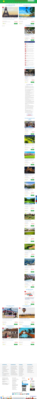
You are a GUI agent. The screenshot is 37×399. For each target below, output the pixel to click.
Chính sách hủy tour (14, 388)
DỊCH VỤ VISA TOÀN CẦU (30, 368)
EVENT (25, 2)
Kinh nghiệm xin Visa (14, 383)
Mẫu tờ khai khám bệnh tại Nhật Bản (30, 50)
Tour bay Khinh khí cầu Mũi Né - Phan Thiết (24, 318)
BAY (14, 2)
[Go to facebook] (1, 397)
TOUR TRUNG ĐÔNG (13, 372)
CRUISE (18, 2)
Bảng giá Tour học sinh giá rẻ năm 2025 (30, 48)
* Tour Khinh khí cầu (14, 380)
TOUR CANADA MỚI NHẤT (14, 368)
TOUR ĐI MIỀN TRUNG (21, 369)
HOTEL (21, 2)
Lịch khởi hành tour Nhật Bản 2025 (29, 43)
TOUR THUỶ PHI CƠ (30, 367)
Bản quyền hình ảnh (14, 387)
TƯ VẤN (28, 2)
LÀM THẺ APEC (29, 369)
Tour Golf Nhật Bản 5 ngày (28, 281)
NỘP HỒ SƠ (33, 384)
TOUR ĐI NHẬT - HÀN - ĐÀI (14, 373)
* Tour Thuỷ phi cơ (17, 379)
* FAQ (16, 387)
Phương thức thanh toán (14, 389)
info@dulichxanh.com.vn (29, 115)
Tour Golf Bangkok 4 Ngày (28, 235)
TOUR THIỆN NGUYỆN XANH (6, 369)
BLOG (30, 2)
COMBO (12, 2)
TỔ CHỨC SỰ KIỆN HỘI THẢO (31, 372)
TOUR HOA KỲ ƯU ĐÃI (13, 367)
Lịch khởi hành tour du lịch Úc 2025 (29, 49)
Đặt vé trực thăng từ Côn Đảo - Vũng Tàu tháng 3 (8, 318)
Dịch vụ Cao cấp (13, 382)
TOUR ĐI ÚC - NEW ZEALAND (14, 369)
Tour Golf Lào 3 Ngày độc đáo (28, 250)
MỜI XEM (16, 23)
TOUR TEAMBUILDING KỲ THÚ (6, 373)
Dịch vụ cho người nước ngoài (15, 384)
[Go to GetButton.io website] (1, 398)
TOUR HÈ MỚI (4, 368)
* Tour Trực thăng (13, 379)
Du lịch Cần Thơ (21, 372)
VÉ (22, 2)
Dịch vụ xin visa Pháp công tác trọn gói (29, 298)
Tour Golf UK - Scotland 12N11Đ (28, 204)
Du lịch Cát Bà (20, 367)
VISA (10, 2)
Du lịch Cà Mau (21, 373)
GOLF (16, 2)
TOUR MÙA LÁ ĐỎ (5, 367)
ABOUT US (32, 2)
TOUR (8, 2)
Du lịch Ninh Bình (21, 368)
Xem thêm (13, 19)
